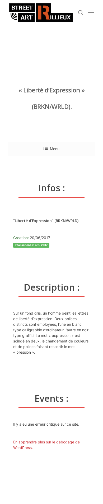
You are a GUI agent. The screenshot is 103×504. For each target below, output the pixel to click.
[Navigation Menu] (91, 12)
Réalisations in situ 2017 (31, 245)
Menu (54, 148)
